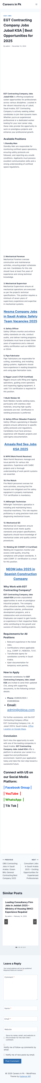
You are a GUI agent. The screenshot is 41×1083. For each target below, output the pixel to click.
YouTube (12, 793)
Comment (9, 977)
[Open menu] (36, 4)
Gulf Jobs (7, 16)
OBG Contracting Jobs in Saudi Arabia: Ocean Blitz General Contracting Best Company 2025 (10, 869)
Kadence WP (25, 1076)
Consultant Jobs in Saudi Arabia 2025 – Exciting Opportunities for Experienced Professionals (31, 869)
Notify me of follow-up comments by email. (20, 1048)
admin (8, 46)
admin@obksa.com (21, 710)
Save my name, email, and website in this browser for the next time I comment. (20, 1037)
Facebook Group (17, 787)
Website (8, 1029)
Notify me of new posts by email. (20, 1055)
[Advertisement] (20, 71)
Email (7, 1019)
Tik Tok (10, 806)
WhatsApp (13, 799)
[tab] (16, 947)
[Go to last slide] (6, 921)
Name (7, 1008)
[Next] (35, 921)
